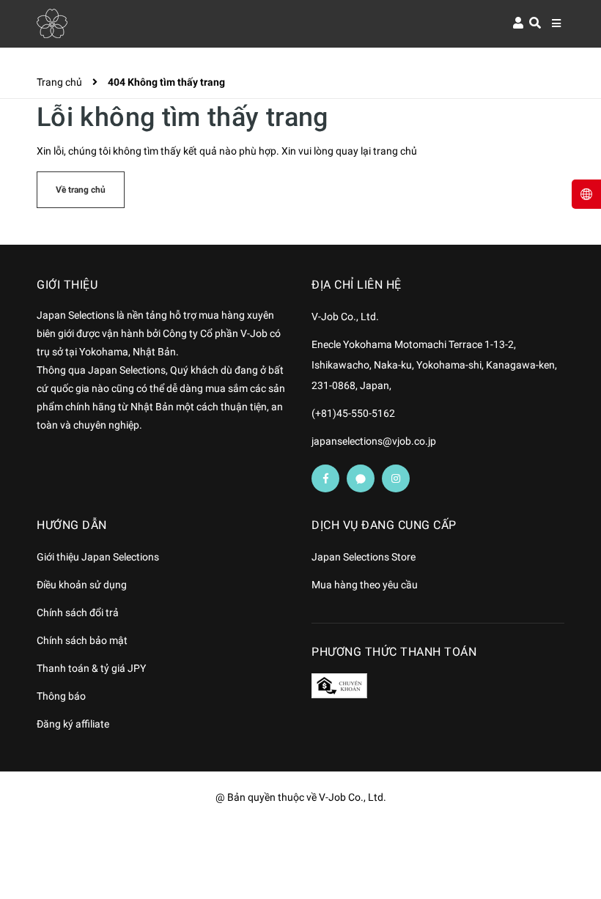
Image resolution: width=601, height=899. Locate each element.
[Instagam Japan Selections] (396, 478)
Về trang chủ (81, 190)
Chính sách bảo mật (82, 640)
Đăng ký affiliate (73, 724)
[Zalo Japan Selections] (361, 478)
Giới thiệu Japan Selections (98, 557)
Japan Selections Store (363, 557)
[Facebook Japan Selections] (325, 478)
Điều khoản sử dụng (82, 585)
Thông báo (61, 696)
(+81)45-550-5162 (353, 413)
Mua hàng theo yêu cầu (364, 585)
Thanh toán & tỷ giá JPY (91, 668)
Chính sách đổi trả (78, 612)
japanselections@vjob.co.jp (373, 441)
